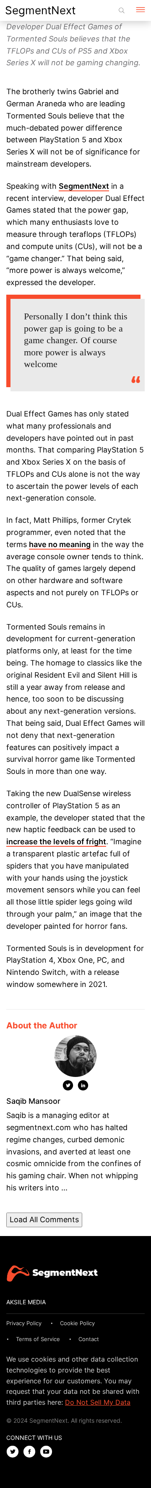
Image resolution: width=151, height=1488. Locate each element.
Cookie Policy (77, 1323)
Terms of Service (38, 1339)
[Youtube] (48, 1452)
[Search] (121, 10)
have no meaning (60, 544)
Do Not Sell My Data (97, 1402)
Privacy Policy (24, 1323)
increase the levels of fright (56, 841)
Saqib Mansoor (33, 1101)
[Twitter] (68, 1087)
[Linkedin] (83, 1087)
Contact (88, 1339)
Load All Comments (44, 1219)
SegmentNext (40, 10)
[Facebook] (31, 1452)
